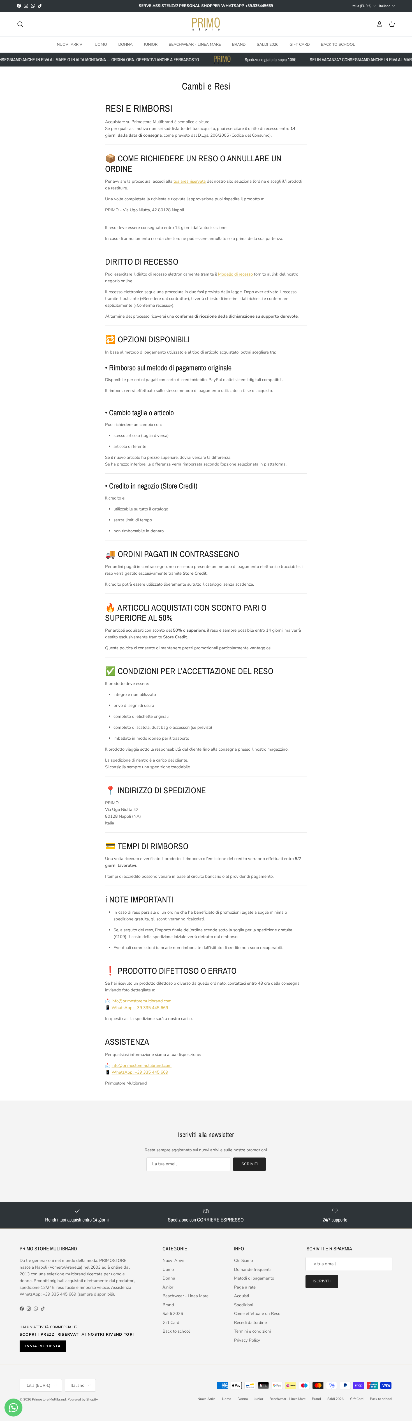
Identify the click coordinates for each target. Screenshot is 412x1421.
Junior (151, 44)
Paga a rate (245, 1287)
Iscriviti (249, 1163)
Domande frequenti (252, 1269)
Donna (125, 44)
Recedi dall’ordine (250, 1322)
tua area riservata (189, 181)
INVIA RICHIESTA (43, 1346)
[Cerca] (20, 24)
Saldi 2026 (267, 44)
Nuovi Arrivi (70, 44)
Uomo (101, 44)
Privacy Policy (247, 1340)
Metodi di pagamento (254, 1278)
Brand (239, 44)
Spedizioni (243, 1305)
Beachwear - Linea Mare (195, 44)
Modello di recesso (235, 274)
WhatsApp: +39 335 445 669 (140, 1007)
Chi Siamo (243, 1260)
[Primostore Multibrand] (206, 24)
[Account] (378, 24)
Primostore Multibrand (49, 1399)
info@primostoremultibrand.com (142, 1001)
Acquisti (241, 1296)
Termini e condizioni (252, 1331)
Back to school (338, 44)
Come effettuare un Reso (257, 1313)
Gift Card (300, 44)
